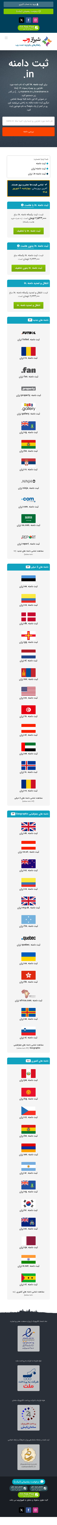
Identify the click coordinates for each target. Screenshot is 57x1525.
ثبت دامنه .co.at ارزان (28, 852)
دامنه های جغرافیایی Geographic (32, 814)
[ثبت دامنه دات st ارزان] (28, 1275)
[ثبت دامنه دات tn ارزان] (28, 707)
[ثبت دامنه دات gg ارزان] (28, 633)
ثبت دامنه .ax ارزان (28, 1019)
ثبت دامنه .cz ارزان (28, 1117)
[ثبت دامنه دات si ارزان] (28, 1028)
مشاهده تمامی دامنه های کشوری (28, 1293)
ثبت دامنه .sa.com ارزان (28, 525)
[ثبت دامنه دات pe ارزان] (28, 1071)
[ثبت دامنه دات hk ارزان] (28, 972)
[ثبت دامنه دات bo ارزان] (28, 441)
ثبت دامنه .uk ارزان (28, 833)
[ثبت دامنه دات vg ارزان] (28, 423)
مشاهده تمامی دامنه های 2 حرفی (28, 799)
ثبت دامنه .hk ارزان (28, 982)
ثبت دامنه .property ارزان (28, 395)
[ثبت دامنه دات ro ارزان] (28, 348)
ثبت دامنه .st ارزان (28, 1284)
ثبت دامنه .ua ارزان (28, 963)
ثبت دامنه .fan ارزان (28, 376)
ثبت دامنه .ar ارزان (28, 1173)
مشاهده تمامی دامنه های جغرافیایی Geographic (29, 1046)
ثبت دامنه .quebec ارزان (28, 945)
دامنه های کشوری (39, 1061)
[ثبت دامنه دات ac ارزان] (28, 1219)
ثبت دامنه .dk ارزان (28, 623)
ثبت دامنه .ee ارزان (28, 586)
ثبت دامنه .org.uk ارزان (28, 907)
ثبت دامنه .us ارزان (28, 698)
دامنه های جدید (40, 320)
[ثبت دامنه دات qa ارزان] (28, 1238)
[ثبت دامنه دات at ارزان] (28, 725)
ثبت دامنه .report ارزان (28, 544)
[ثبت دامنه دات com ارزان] (28, 497)
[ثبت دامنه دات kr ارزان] (28, 1201)
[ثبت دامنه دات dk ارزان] (28, 614)
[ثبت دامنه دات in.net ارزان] (28, 1257)
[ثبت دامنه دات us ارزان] (28, 688)
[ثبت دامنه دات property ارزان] (28, 386)
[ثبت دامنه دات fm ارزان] (28, 917)
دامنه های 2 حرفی (39, 567)
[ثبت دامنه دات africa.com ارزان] (28, 991)
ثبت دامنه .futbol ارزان (28, 339)
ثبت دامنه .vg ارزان (28, 432)
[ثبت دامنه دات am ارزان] (28, 1145)
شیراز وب (20, 1500)
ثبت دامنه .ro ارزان (28, 358)
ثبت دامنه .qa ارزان (28, 1247)
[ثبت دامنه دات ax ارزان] (28, 1009)
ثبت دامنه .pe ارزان (28, 1080)
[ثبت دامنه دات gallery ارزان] (28, 404)
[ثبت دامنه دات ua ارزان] (28, 954)
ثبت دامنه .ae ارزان (28, 753)
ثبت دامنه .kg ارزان (28, 1099)
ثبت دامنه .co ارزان (28, 605)
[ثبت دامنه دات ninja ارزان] (28, 479)
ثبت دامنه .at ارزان (28, 735)
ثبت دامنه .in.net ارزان (28, 1266)
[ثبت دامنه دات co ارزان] (28, 596)
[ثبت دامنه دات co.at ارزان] (28, 842)
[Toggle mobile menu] (6, 38)
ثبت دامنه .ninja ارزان (28, 488)
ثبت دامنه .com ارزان (28, 507)
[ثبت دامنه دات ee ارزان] (28, 577)
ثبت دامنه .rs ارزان (28, 469)
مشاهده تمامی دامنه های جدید (29, 552)
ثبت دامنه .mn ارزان (28, 679)
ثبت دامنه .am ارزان (28, 1154)
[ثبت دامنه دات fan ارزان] (28, 367)
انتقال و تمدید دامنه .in (28, 305)
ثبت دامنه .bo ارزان (28, 451)
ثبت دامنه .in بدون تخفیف (28, 268)
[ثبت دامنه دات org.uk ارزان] (28, 898)
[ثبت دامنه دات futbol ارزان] (28, 330)
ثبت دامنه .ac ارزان (28, 1229)
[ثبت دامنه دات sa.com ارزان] (28, 516)
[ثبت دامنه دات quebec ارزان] (28, 935)
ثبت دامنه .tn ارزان (28, 716)
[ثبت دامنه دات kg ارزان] (28, 1089)
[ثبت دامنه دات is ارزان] (28, 763)
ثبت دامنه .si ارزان (28, 1037)
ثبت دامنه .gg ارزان (28, 642)
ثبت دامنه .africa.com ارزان (28, 1000)
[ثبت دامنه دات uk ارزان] (28, 824)
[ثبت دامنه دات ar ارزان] (28, 1164)
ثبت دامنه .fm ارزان (28, 926)
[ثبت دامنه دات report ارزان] (28, 534)
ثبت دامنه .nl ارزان (28, 660)
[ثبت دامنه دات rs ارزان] (28, 460)
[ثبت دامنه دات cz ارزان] (28, 1108)
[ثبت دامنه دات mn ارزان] (28, 670)
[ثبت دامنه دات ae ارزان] (28, 744)
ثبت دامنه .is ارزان (28, 772)
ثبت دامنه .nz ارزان (28, 870)
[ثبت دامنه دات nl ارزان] (28, 651)
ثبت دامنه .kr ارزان (28, 1210)
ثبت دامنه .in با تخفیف (28, 231)
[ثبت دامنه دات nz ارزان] (28, 861)
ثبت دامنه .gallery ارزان (28, 414)
